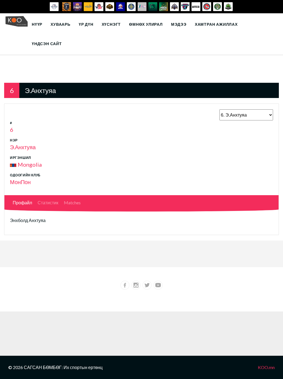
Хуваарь (60, 24)
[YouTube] (158, 285)
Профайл (22, 202)
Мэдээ (179, 24)
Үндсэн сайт (47, 43)
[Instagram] (136, 285)
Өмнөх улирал (146, 24)
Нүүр (37, 24)
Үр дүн (86, 24)
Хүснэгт (111, 24)
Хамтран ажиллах (216, 24)
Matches (72, 202)
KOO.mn (266, 367)
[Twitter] (147, 285)
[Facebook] (125, 285)
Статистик (48, 202)
